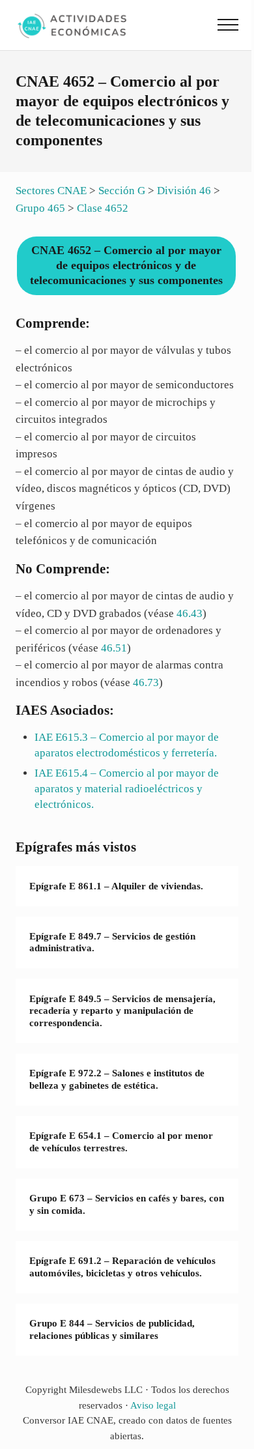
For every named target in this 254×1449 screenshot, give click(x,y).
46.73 (146, 682)
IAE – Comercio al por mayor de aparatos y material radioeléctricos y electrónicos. (127, 788)
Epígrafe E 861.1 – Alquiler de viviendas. (116, 886)
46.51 (114, 648)
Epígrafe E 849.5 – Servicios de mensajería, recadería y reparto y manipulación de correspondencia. (122, 1011)
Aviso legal (153, 1405)
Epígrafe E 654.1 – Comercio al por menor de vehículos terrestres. (121, 1141)
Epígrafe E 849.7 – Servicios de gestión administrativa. (112, 942)
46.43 (189, 613)
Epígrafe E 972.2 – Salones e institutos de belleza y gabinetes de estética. (117, 1079)
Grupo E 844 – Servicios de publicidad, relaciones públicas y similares (112, 1329)
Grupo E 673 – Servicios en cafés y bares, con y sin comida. (126, 1204)
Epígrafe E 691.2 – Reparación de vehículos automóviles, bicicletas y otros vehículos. (122, 1266)
